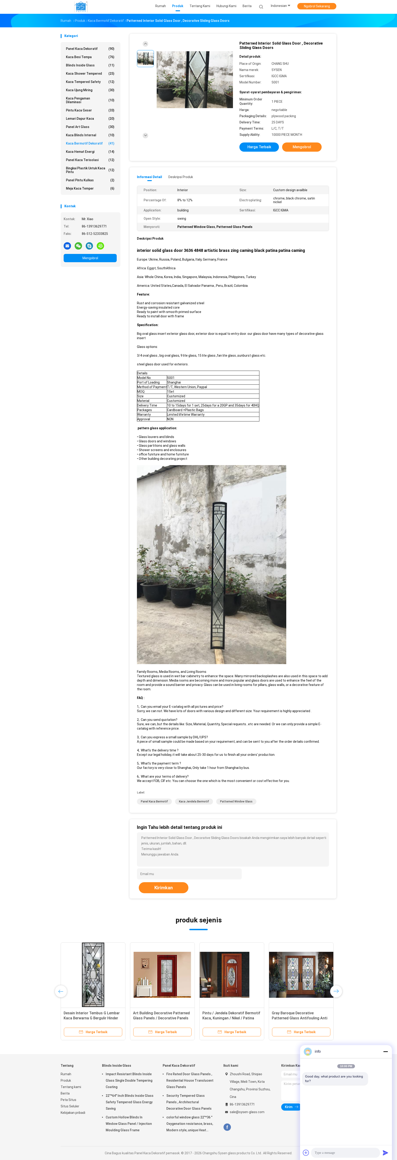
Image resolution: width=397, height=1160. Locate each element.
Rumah (66, 1074)
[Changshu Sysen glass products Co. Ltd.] (81, 6)
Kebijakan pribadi (73, 1113)
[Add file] (306, 1153)
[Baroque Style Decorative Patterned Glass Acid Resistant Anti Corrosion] (162, 975)
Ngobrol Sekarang (317, 6)
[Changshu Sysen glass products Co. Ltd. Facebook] (227, 1127)
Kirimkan (163, 887)
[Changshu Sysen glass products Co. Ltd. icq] (100, 245)
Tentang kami (71, 1087)
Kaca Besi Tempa (90, 57)
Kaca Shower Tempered (90, 73)
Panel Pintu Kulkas (90, 180)
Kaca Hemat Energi (90, 152)
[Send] (385, 1153)
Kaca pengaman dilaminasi (90, 100)
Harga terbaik (259, 147)
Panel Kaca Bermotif (154, 801)
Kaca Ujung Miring (90, 90)
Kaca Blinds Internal (90, 135)
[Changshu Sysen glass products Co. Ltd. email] (67, 245)
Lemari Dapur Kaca (90, 118)
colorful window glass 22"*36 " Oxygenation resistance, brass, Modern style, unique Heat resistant (189, 1124)
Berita (65, 1093)
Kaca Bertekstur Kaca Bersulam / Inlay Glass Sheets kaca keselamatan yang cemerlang (300, 1018)
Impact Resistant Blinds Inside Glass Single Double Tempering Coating (129, 1080)
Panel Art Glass (90, 127)
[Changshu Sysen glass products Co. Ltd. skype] (89, 245)
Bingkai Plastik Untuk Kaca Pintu (90, 170)
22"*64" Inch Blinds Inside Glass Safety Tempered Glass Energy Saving (129, 1102)
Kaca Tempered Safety (90, 82)
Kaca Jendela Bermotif (194, 801)
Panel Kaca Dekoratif (90, 49)
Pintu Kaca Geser (90, 110)
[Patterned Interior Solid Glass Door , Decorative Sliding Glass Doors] (194, 79)
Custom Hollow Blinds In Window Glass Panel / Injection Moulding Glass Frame (129, 1123)
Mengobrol (90, 258)
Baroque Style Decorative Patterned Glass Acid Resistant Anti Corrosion (159, 1018)
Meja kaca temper (90, 188)
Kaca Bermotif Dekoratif (90, 143)
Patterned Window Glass (236, 801)
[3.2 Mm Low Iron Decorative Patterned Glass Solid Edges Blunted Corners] (93, 975)
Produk (66, 1080)
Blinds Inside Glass (90, 65)
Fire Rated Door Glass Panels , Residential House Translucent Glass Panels (189, 1080)
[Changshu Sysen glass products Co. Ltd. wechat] (78, 245)
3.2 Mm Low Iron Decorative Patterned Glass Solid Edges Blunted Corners (88, 1018)
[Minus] (385, 1051)
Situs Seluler (70, 1106)
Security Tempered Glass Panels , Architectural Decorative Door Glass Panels (189, 1102)
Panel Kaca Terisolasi (90, 160)
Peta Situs (68, 1100)
